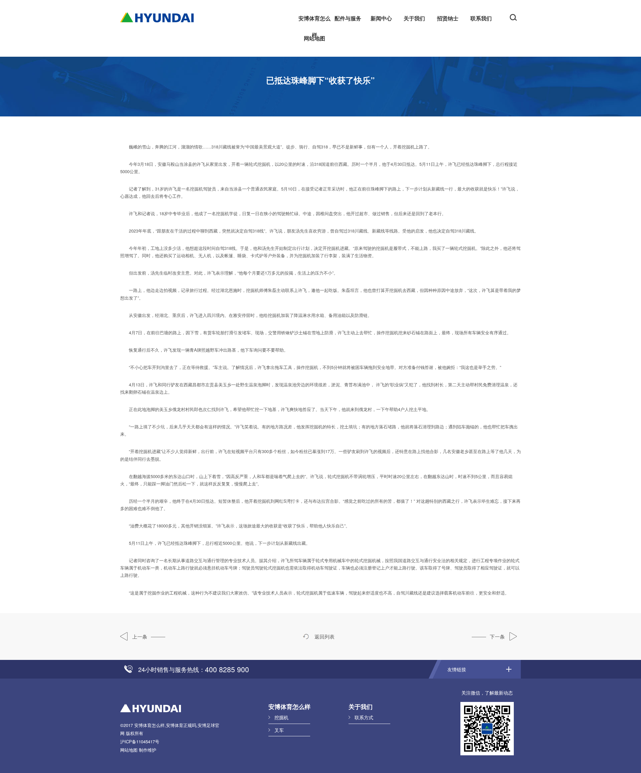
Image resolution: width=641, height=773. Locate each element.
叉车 (279, 730)
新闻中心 (381, 18)
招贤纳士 (447, 18)
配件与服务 (348, 18)
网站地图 (314, 38)
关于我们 (414, 18)
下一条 (498, 636)
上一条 (139, 636)
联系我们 (481, 18)
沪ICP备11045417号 (139, 741)
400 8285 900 (227, 669)
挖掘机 (281, 717)
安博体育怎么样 (314, 20)
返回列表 (324, 636)
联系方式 (364, 717)
